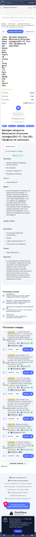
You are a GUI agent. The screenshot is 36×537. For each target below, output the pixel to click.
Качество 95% (26, 343)
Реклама (30, 7)
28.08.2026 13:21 (14, 452)
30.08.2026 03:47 (14, 345)
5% (25, 432)
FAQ (18, 489)
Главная (3, 24)
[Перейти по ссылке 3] (18, 10)
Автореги (12, 126)
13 (19, 343)
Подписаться (18, 114)
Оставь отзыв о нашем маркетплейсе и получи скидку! (18, 505)
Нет (5, 126)
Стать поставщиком (11, 483)
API (20, 483)
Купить (26, 349)
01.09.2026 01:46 (16, 432)
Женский (21, 126)
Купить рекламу (10, 486)
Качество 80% (26, 387)
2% (22, 345)
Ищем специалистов (19, 477)
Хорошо (18, 531)
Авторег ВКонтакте (24, 24)
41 (19, 387)
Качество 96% (26, 430)
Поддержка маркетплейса (19, 492)
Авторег (7, 130)
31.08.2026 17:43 (14, 415)
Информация (10, 146)
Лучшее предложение (24, 486)
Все (3, 31)
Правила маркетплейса (18, 495)
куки (21, 519)
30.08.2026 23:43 (16, 368)
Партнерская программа (18, 480)
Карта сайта (11, 489)
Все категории (27, 483)
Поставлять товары (15, 151)
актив (21, 201)
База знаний (24, 489)
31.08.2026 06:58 (16, 390)
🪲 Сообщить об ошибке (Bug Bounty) (18, 498)
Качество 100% (26, 366)
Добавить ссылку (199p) (18, 20)
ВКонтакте (12, 24)
